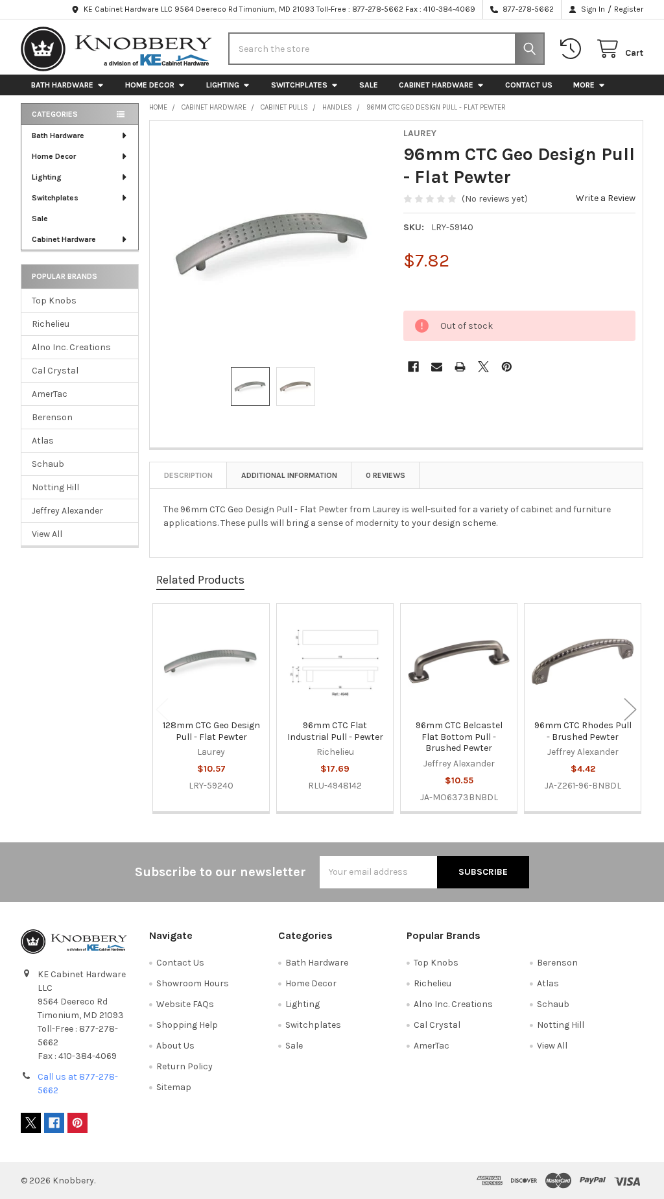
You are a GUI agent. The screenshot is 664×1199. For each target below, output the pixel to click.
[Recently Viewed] (573, 49)
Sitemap (173, 1087)
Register (628, 9)
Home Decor (149, 84)
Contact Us (528, 84)
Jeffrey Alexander (67, 510)
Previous (162, 709)
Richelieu (50, 323)
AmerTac (49, 393)
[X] (483, 367)
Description (188, 475)
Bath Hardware (62, 84)
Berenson (52, 417)
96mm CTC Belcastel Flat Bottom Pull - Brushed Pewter (459, 737)
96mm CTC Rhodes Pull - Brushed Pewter (583, 731)
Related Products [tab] (200, 580)
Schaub (48, 463)
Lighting (222, 84)
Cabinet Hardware (436, 84)
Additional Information (289, 475)
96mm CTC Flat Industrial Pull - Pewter (335, 731)
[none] (273, 244)
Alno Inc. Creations (71, 347)
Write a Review (605, 198)
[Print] (460, 367)
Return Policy (184, 1066)
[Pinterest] (507, 367)
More (584, 84)
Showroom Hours (192, 983)
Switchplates (299, 84)
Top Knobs (54, 300)
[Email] (437, 367)
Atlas (43, 440)
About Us (175, 1045)
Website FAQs (185, 1004)
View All (47, 534)
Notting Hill (55, 487)
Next (630, 709)
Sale (368, 84)
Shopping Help (187, 1024)
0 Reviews (385, 475)
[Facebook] (413, 367)
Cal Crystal (55, 370)
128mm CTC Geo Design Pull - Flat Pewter (211, 731)
